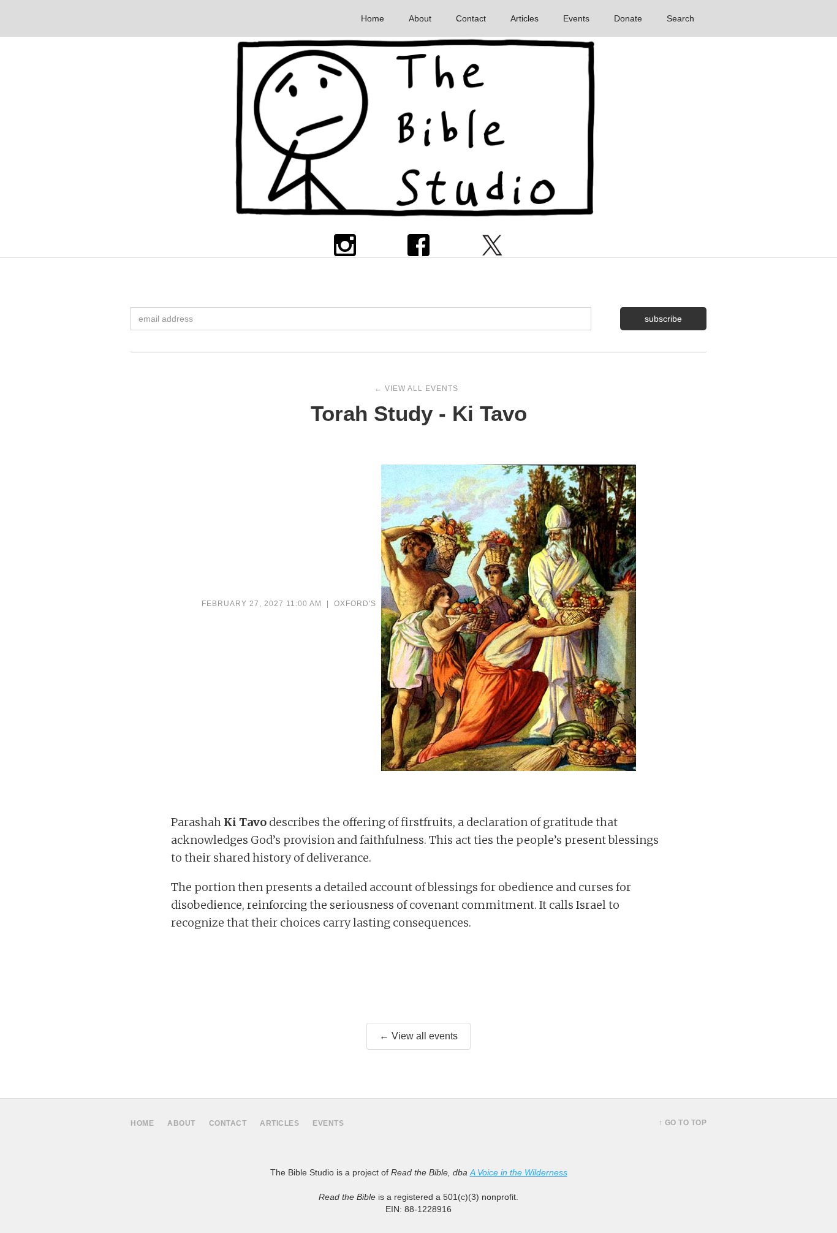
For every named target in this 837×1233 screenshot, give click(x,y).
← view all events (416, 388)
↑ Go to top (683, 1122)
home (142, 1123)
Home (372, 18)
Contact (471, 18)
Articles (524, 18)
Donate (628, 18)
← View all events (418, 1036)
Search (680, 18)
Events (576, 18)
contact (228, 1123)
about (181, 1123)
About (420, 18)
